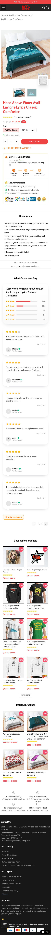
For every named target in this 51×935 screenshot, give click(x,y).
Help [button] (46, 932)
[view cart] (47, 7)
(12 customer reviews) (22, 117)
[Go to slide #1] (19, 92)
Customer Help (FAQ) (10, 891)
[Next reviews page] (46, 524)
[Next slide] (46, 54)
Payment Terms (8, 880)
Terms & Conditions (9, 855)
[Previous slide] (4, 54)
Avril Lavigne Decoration (19, 15)
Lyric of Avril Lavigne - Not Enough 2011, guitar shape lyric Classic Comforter (37, 736)
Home (3, 15)
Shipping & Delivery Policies (12, 877)
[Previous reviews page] (34, 524)
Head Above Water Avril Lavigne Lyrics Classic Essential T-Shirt (12, 644)
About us (5, 851)
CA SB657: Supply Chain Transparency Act (18, 865)
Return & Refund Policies (11, 884)
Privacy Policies (8, 858)
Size (4, 126)
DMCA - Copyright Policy (11, 862)
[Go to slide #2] (32, 92)
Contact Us (6, 887)
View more (25, 695)
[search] (43, 7)
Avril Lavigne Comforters (12, 19)
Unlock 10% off (5, 924)
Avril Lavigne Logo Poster (37, 570)
